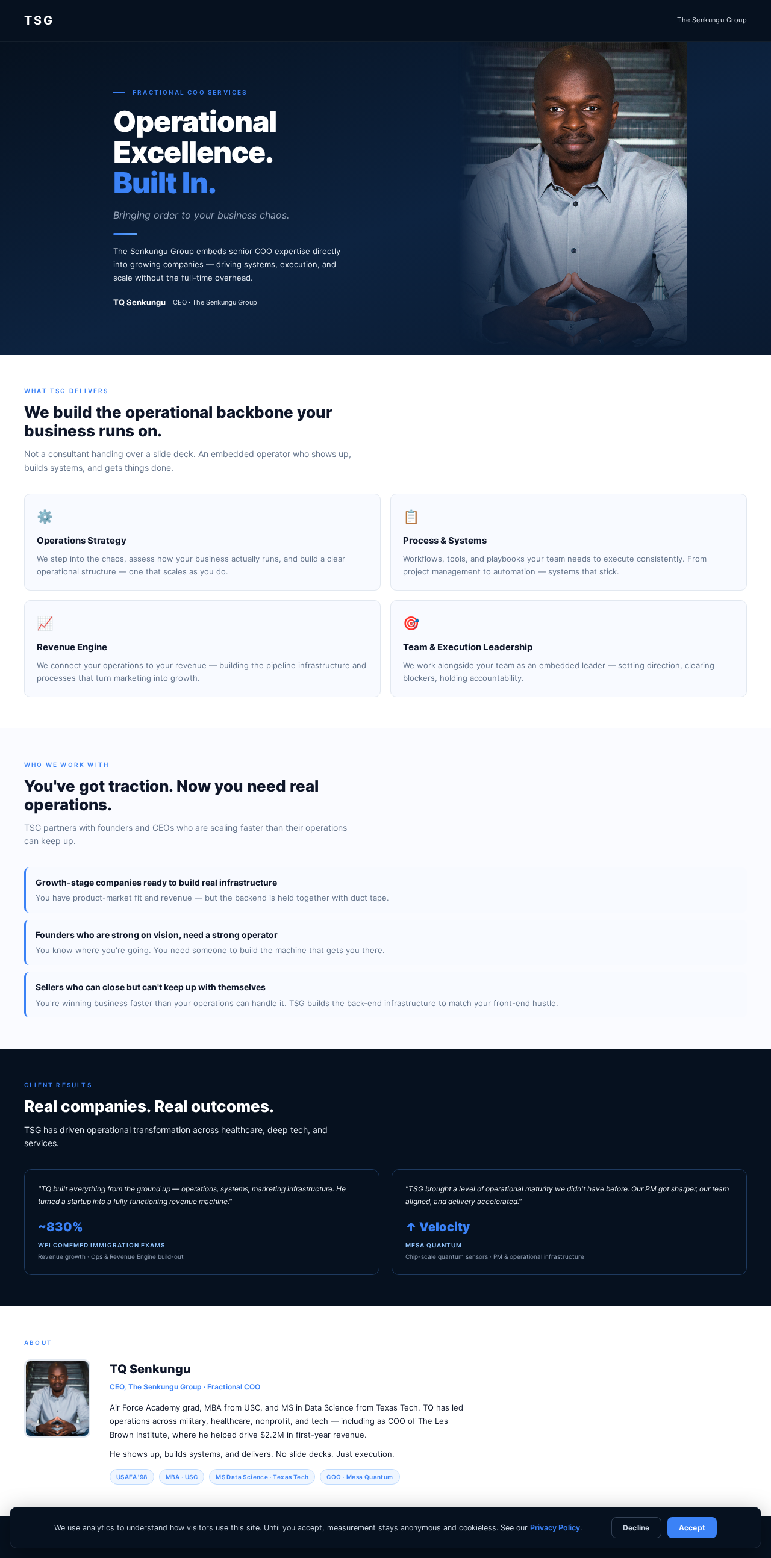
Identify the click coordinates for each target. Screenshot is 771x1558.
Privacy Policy (555, 1527)
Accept (692, 1527)
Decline (636, 1527)
